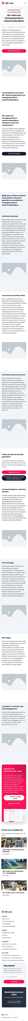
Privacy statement (7, 946)
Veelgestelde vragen (8, 933)
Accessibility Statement (9, 949)
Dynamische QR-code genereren (12, 958)
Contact (4, 935)
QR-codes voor (11, 27)
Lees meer (6, 854)
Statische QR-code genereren (11, 955)
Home (3, 27)
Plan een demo (6, 938)
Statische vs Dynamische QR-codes (13, 960)
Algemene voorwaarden (9, 944)
